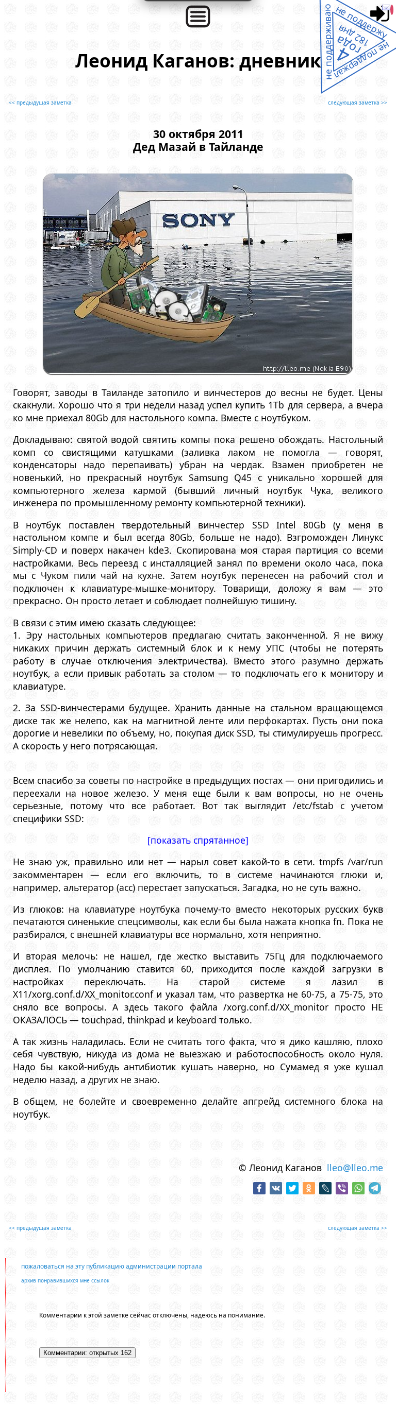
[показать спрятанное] (198, 840)
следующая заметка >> (357, 102)
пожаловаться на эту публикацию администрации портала (111, 1266)
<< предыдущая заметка (40, 102)
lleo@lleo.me (355, 1167)
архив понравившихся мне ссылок (65, 1280)
